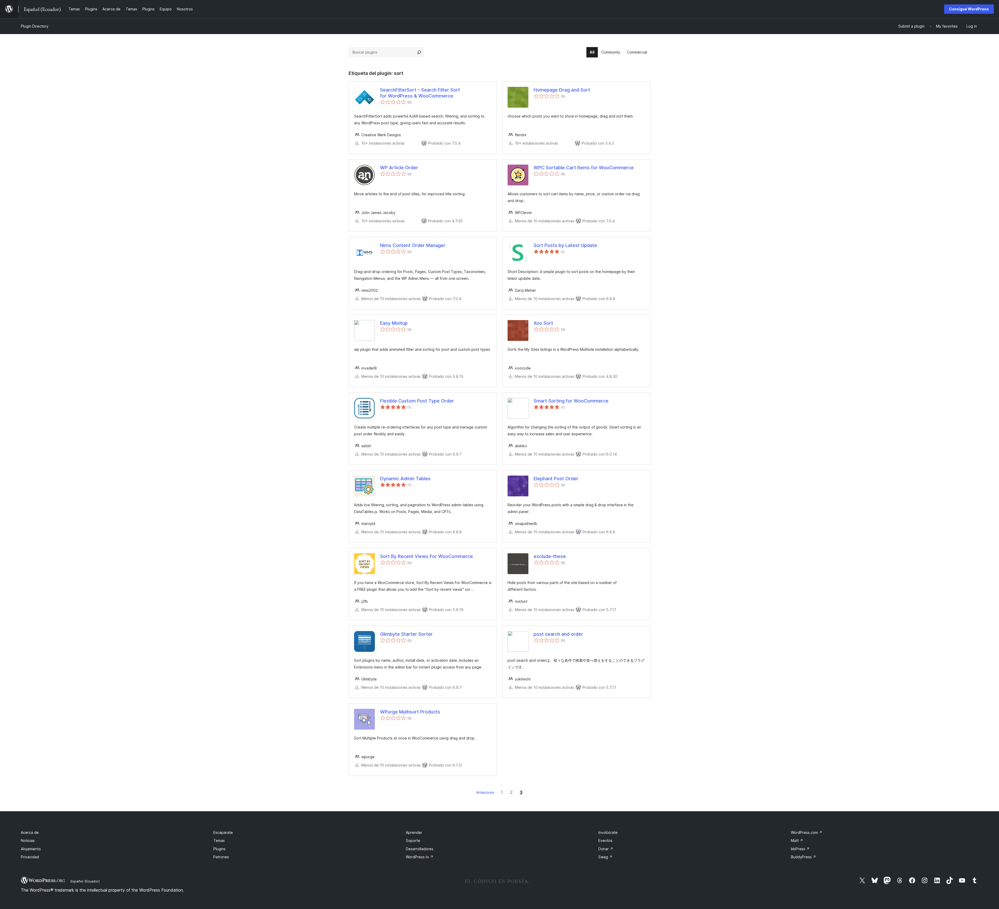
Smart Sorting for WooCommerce (571, 401)
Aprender (414, 832)
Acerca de (30, 832)
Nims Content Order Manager (412, 245)
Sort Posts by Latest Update (565, 245)
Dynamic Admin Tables (405, 478)
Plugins (219, 849)
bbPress (800, 849)
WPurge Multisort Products (410, 712)
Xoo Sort (543, 323)
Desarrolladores (419, 849)
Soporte (413, 840)
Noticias (28, 840)
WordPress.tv (419, 857)
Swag (605, 857)
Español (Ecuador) (85, 881)
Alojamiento (31, 849)
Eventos (605, 840)
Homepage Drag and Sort (562, 90)
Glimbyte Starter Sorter (406, 634)
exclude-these (550, 556)
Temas (219, 840)
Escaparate (223, 832)
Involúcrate (608, 832)
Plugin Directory (34, 26)
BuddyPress (803, 857)
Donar (605, 849)
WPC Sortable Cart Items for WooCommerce (584, 167)
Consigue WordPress (969, 9)
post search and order (558, 634)
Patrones (221, 857)
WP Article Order (399, 167)
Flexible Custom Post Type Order (417, 401)
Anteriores (485, 792)
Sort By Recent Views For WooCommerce (426, 556)
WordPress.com (806, 832)
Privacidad (30, 857)
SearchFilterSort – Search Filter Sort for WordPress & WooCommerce (420, 93)
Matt (797, 840)
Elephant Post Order (556, 478)
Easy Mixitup (394, 323)
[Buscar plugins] (419, 52)
